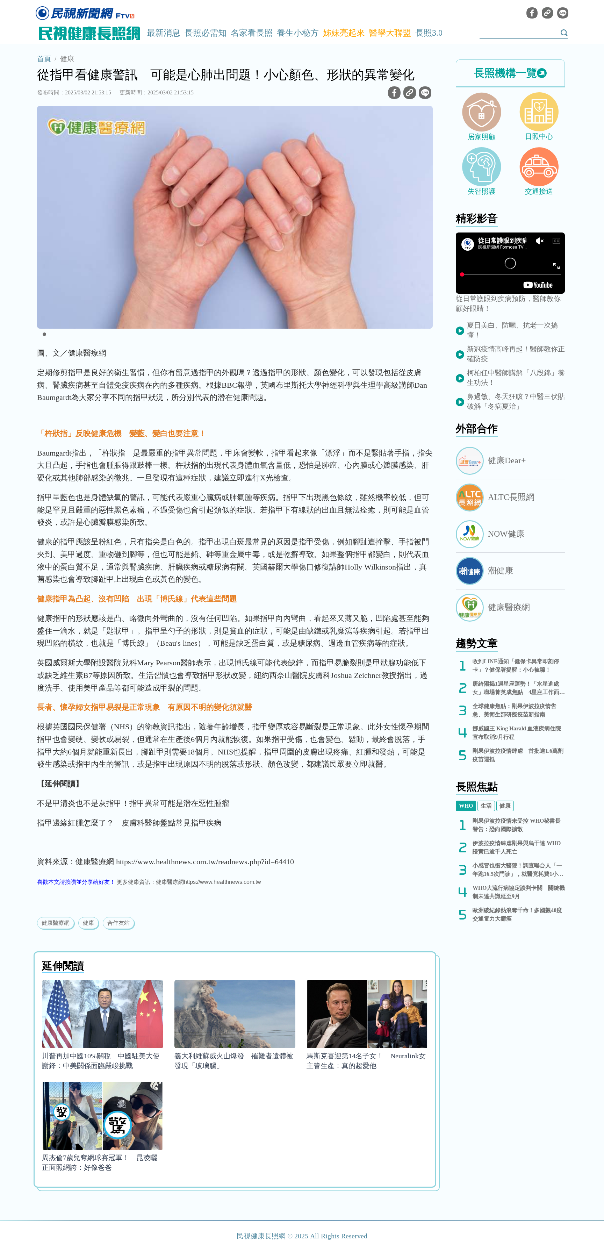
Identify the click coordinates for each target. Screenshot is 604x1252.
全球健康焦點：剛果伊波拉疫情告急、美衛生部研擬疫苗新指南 (514, 710)
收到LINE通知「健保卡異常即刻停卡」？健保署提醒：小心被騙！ (516, 665)
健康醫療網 (56, 923)
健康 (67, 59)
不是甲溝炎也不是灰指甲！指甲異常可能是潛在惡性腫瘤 (133, 803)
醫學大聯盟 (390, 32)
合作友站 (118, 923)
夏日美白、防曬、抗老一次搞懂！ (512, 330)
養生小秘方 (298, 32)
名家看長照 (252, 32)
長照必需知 (205, 32)
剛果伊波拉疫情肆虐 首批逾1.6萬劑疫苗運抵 (518, 755)
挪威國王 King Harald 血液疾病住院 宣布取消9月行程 (519, 732)
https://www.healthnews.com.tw (222, 882)
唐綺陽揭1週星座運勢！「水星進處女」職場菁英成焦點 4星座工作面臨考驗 (519, 688)
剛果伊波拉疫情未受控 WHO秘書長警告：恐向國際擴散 (517, 825)
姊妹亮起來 (344, 32)
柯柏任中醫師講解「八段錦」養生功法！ (516, 377)
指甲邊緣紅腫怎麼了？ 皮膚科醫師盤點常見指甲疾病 (129, 822)
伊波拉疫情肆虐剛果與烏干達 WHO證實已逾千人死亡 (517, 847)
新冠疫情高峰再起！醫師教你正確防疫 (516, 354)
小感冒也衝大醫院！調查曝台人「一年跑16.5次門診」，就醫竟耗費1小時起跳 (518, 870)
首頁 (44, 59)
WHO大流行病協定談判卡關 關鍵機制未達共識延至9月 (519, 892)
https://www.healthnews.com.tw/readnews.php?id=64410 (205, 861)
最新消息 (163, 32)
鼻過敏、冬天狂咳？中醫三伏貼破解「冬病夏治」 (516, 401)
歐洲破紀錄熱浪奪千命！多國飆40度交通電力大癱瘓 (517, 914)
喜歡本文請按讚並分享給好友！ (76, 882)
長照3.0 (429, 32)
